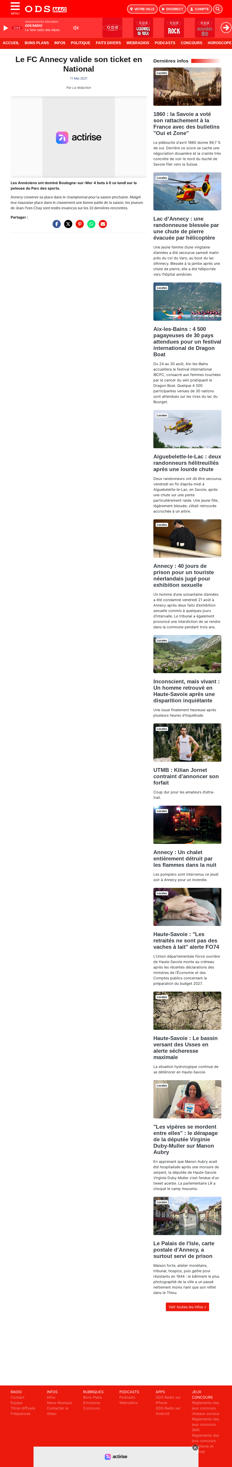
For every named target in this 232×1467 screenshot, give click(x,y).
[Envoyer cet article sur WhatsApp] (90, 226)
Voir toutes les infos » (187, 1307)
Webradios (137, 43)
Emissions (91, 1402)
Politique (80, 43)
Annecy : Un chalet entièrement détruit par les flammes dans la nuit (184, 858)
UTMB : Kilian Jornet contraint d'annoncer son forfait (186, 776)
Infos (59, 43)
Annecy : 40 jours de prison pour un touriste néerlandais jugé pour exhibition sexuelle (183, 575)
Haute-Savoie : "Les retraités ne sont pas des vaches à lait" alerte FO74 (186, 940)
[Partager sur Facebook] (55, 226)
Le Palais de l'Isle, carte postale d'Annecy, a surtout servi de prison (183, 1249)
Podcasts (165, 43)
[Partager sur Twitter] (67, 226)
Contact (17, 1397)
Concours (191, 43)
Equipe (16, 1402)
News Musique (59, 1402)
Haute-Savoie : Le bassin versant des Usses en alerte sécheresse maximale (185, 1047)
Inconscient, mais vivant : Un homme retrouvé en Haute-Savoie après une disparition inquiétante (186, 690)
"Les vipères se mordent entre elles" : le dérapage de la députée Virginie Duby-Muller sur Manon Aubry (185, 1139)
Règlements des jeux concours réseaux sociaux (206, 1408)
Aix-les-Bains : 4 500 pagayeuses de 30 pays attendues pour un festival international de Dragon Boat (187, 341)
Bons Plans (37, 43)
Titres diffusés (23, 1408)
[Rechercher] (217, 9)
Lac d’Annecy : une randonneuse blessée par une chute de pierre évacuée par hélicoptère (186, 228)
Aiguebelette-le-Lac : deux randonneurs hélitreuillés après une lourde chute (187, 462)
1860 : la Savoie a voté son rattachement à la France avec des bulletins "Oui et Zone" (186, 123)
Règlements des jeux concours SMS (205, 1424)
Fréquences (20, 1413)
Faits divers (108, 43)
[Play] (6, 28)
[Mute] (75, 27)
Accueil (11, 43)
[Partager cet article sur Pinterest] (78, 226)
